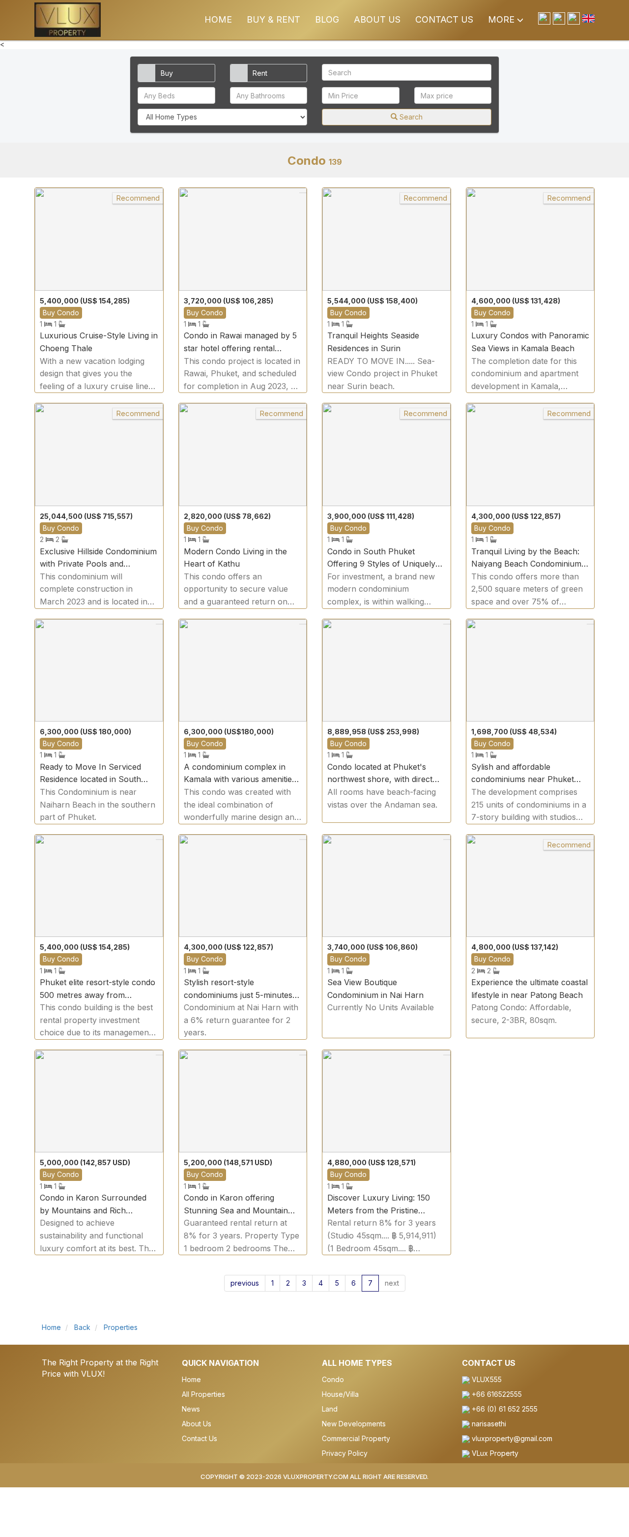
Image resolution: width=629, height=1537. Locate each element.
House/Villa (340, 1394)
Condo (333, 1379)
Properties (120, 1327)
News (191, 1409)
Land (330, 1409)
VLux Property (494, 1453)
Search (410, 117)
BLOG (327, 19)
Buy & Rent (273, 19)
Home (51, 1327)
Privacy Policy (345, 1453)
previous (244, 1283)
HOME (218, 19)
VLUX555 (486, 1379)
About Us (377, 19)
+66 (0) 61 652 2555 (504, 1409)
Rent (260, 73)
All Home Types (357, 1363)
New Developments (354, 1423)
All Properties (203, 1394)
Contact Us (444, 19)
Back (82, 1327)
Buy (167, 73)
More (502, 19)
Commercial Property (356, 1438)
